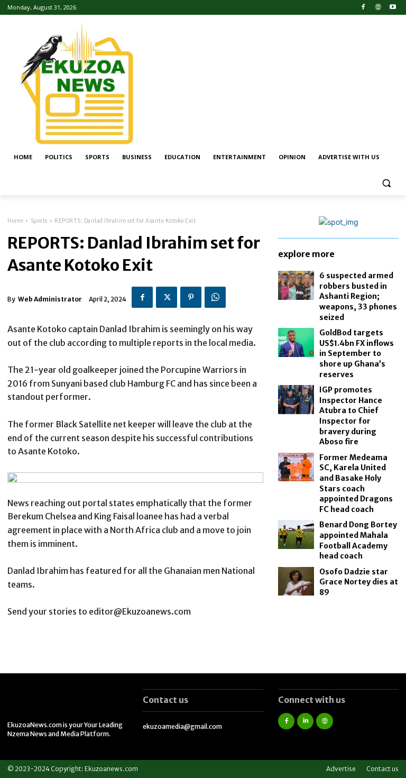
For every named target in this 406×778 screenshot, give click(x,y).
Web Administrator (50, 299)
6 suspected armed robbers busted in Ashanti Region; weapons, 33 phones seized (358, 296)
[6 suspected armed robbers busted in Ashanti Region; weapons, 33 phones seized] (296, 285)
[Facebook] (363, 8)
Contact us (382, 769)
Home (15, 220)
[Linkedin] (305, 721)
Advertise (341, 769)
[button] (386, 182)
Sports (39, 220)
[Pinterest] (190, 297)
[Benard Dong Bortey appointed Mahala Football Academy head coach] (296, 534)
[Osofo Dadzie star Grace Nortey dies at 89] (296, 581)
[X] (166, 297)
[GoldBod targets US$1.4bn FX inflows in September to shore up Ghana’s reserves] (296, 342)
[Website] (378, 8)
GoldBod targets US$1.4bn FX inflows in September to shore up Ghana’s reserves (356, 353)
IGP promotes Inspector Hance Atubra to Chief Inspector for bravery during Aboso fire (350, 415)
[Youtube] (392, 8)
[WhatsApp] (215, 297)
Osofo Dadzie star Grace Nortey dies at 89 (358, 582)
